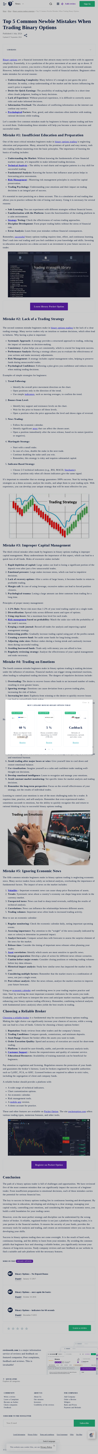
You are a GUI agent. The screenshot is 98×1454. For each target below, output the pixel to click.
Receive (23, 743)
